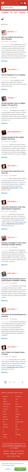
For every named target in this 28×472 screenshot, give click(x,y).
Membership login (13, 453)
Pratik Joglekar (11, 273)
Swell (25, 446)
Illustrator (5, 414)
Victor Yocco (10, 237)
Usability (17, 429)
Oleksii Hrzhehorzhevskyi (13, 131)
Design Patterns (6, 406)
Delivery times (21, 453)
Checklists (5, 401)
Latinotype (16, 448)
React (4, 421)
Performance (5, 419)
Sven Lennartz (18, 445)
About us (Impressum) (19, 451)
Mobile (16, 416)
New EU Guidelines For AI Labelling (13, 75)
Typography (5, 426)
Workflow (5, 437)
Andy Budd (10, 97)
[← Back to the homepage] (3, 3)
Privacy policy (6, 453)
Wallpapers (5, 434)
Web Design (18, 434)
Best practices (18, 396)
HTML (16, 411)
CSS (16, 12)
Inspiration (17, 414)
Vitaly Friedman (11, 69)
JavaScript (22, 12)
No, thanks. (8, 469)
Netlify (16, 446)
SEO (16, 424)
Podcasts (18, 456)
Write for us (6, 451)
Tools (16, 426)
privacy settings (10, 465)
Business (4, 399)
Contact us (12, 451)
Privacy (16, 419)
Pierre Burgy (10, 31)
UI (3, 429)
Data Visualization (7, 404)
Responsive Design (19, 421)
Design (16, 404)
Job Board (13, 456)
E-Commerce (5, 409)
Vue (16, 431)
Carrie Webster (11, 309)
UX (11, 12)
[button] (25, 7)
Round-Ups (5, 424)
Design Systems (18, 406)
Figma (16, 409)
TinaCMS (20, 446)
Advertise (9, 456)
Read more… (4, 61)
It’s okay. (20, 469)
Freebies (4, 411)
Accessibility (5, 12)
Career (16, 399)
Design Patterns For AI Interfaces (13, 186)
